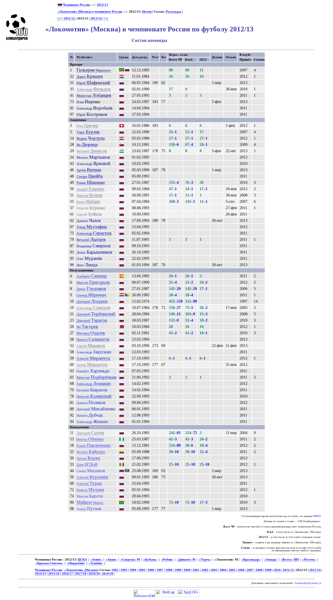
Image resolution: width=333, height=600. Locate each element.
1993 (123, 570)
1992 (114, 570)
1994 (132, 570)
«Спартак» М (130, 559)
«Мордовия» (76, 563)
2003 (214, 570)
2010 (277, 570)
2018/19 (94, 573)
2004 (223, 570)
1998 (169, 570)
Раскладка (173, 11)
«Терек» (205, 559)
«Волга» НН (290, 559)
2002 (205, 570)
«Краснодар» (251, 559)
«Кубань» (150, 559)
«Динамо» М (186, 559)
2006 (241, 570)
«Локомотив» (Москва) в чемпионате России (90, 11)
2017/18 (80, 573)
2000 (187, 570)
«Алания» (96, 563)
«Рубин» (167, 559)
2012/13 (102, 5)
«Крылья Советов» (49, 563)
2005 (232, 570)
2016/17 (67, 573)
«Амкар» (270, 559)
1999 (178, 570)
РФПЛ (317, 516)
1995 (141, 570)
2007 (250, 570)
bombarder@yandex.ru (308, 583)
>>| (106, 18)
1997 (160, 570)
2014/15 (40, 573)
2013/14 (96, 18)
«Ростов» (309, 559)
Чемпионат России (76, 5)
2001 (196, 570)
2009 (268, 570)
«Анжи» (111, 559)
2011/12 (69, 18)
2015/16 (53, 573)
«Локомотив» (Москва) (81, 570)
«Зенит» (96, 559)
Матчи (146, 11)
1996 (150, 570)
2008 (259, 570)
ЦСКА (82, 559)
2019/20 (107, 573)
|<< (60, 18)
